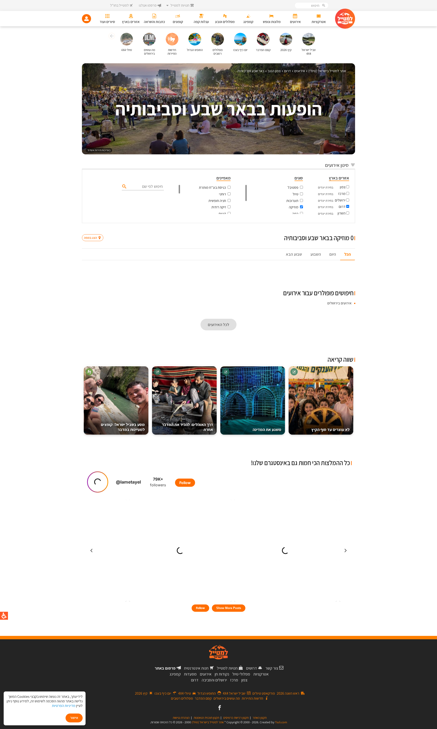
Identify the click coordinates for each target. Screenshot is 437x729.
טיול (295, 194)
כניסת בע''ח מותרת (212, 187)
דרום (342, 206)
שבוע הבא (294, 254)
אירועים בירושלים (339, 303)
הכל (347, 254)
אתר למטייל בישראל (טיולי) (208, 722)
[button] (111, 36)
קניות (222, 213)
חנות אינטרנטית (196, 668)
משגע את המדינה (267, 429)
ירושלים (340, 200)
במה (295, 213)
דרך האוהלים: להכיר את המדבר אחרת (187, 427)
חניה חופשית (217, 200)
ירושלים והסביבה (214, 680)
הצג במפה (94, 229)
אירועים (205, 674)
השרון (342, 213)
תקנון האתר (260, 718)
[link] (219, 708)
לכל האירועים (218, 324)
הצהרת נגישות (181, 718)
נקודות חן (222, 674)
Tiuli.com (281, 722)
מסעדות (190, 674)
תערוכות (292, 200)
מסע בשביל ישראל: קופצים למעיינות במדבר (123, 427)
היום (332, 254)
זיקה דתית (218, 207)
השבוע (315, 254)
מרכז (342, 193)
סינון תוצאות (336, 229)
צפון (343, 187)
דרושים (251, 668)
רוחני (222, 194)
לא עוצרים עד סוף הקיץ (330, 429)
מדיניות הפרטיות (63, 705)
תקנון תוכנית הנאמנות (206, 718)
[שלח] (124, 186)
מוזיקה (293, 207)
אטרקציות (261, 674)
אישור (74, 717)
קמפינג (175, 674)
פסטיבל (293, 187)
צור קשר (271, 668)
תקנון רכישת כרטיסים (236, 718)
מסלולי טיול (241, 674)
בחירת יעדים (325, 187)
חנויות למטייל (227, 668)
